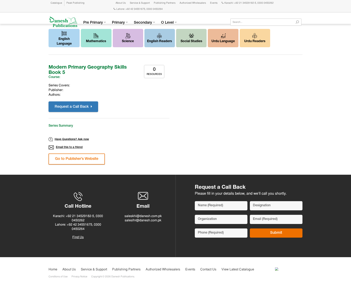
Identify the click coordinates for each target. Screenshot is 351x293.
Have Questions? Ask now (72, 139)
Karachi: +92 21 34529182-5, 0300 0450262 (249, 3)
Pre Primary (93, 23)
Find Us (78, 237)
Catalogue (56, 3)
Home (53, 269)
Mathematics (96, 41)
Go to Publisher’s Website (76, 159)
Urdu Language (223, 41)
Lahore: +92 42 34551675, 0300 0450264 (139, 9)
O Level (168, 23)
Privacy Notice (79, 276)
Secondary (143, 23)
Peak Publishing (75, 3)
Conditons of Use (58, 276)
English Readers (159, 41)
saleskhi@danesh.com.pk (143, 216)
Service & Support (140, 3)
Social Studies (191, 41)
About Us (121, 3)
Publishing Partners (165, 3)
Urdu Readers (254, 41)
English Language (64, 42)
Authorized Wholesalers (193, 3)
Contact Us (208, 269)
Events (214, 3)
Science (128, 41)
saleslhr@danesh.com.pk (143, 220)
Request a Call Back (72, 107)
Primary (119, 23)
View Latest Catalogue (237, 269)
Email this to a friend (69, 147)
